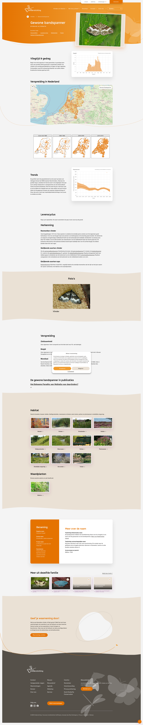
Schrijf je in (86, 689)
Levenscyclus (44, 33)
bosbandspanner (96, 251)
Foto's (62, 33)
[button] (32, 87)
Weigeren (80, 368)
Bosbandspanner (45, 264)
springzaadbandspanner (51, 251)
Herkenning (54, 33)
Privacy (80, 715)
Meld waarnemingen (55, 703)
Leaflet (111, 125)
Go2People (58, 715)
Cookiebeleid (71, 371)
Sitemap (91, 715)
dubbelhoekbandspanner (76, 253)
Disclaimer (85, 715)
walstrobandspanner (55, 253)
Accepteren (62, 368)
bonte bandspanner (77, 251)
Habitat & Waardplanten (37, 35)
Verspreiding (33, 33)
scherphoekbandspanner (88, 255)
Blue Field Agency (73, 715)
